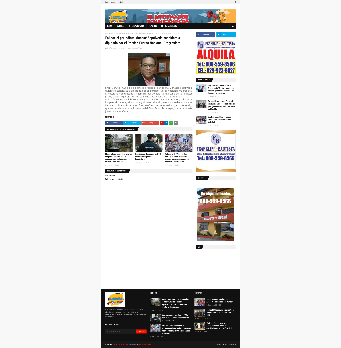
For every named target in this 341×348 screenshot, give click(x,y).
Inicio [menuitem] (110, 26)
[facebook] (235, 2)
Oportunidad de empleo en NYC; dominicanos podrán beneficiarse (148, 156)
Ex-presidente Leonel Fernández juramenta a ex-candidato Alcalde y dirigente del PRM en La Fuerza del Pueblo (221, 105)
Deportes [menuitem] (153, 26)
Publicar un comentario (114, 179)
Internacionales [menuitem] (136, 26)
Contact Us (232, 344)
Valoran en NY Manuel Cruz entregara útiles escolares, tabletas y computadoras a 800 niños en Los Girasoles (176, 330)
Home (107, 2)
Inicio (107, 33)
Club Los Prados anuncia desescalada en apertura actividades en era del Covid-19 (219, 325)
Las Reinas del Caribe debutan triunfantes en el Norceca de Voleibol (220, 119)
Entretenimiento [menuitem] (169, 26)
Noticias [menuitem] (121, 26)
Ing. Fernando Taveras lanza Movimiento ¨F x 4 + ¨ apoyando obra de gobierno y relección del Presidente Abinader (221, 89)
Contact (120, 2)
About (113, 2)
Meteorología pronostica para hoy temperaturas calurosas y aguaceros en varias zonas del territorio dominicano (175, 303)
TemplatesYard (123, 344)
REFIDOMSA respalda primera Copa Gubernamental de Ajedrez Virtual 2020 (220, 312)
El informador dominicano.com (119, 48)
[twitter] (226, 34)
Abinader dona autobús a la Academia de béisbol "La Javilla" (219, 300)
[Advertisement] (212, 268)
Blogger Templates (144, 344)
